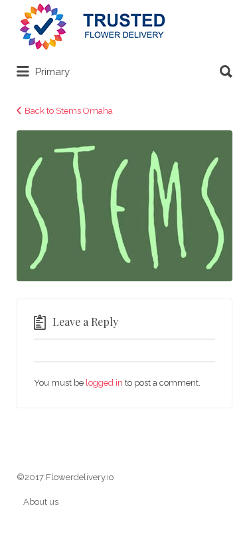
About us (40, 502)
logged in (104, 383)
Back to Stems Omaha (69, 111)
